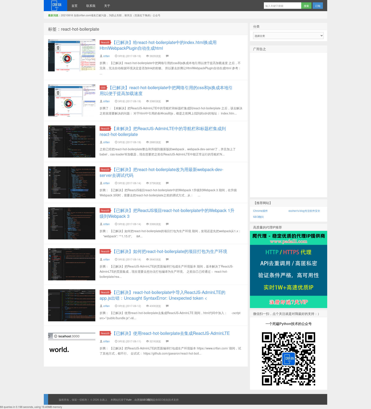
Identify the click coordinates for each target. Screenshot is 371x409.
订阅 (317, 6)
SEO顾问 (258, 216)
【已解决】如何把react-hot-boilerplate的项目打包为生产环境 (169, 251)
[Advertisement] (288, 132)
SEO (160, 399)
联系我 (90, 5)
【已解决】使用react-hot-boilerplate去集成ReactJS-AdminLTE (171, 333)
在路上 (55, 5)
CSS (103, 87)
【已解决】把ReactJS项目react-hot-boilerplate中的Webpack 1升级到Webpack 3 (167, 213)
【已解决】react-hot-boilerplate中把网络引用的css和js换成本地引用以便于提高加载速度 (166, 90)
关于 (107, 5)
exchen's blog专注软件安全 (304, 210)
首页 (74, 5)
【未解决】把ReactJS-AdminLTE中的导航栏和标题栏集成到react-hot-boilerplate (163, 131)
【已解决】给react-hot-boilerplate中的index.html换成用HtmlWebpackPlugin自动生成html (158, 45)
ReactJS (105, 42)
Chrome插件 (260, 210)
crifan (106, 56)
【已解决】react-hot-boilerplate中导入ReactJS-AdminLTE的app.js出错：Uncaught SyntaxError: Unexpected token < (162, 295)
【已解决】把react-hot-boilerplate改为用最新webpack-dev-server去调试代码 (162, 172)
